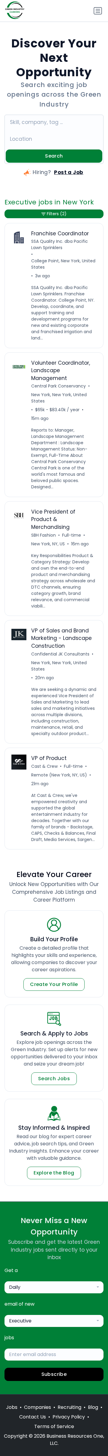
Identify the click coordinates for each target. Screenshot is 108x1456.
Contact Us (32, 1416)
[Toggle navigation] (98, 11)
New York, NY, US (48, 544)
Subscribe (54, 1374)
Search (54, 155)
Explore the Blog (54, 1172)
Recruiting (69, 1407)
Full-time (71, 535)
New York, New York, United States (59, 398)
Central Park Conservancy (58, 386)
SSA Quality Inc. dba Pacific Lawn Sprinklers (59, 244)
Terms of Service (54, 1426)
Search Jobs (54, 1078)
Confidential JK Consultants (60, 654)
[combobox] (54, 1287)
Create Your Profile (54, 984)
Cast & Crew (44, 766)
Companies (37, 1407)
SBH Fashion (43, 535)
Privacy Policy (68, 1416)
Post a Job (68, 172)
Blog (93, 1407)
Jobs (11, 1407)
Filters (57, 214)
